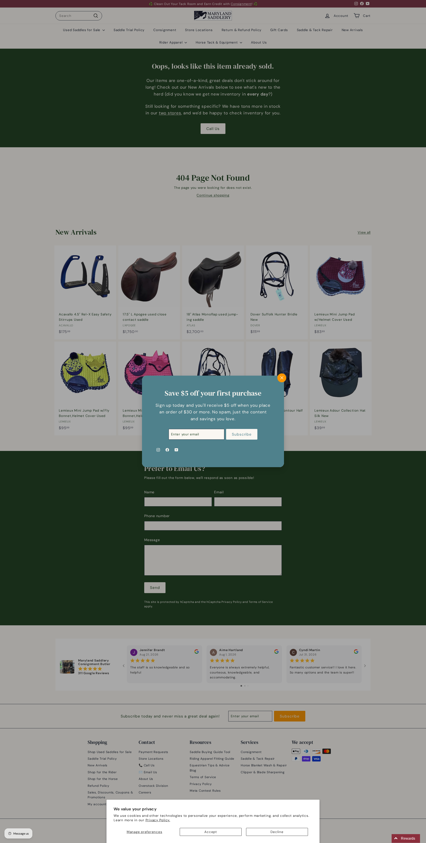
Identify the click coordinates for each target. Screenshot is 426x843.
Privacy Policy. (158, 820)
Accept (210, 832)
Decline (276, 832)
